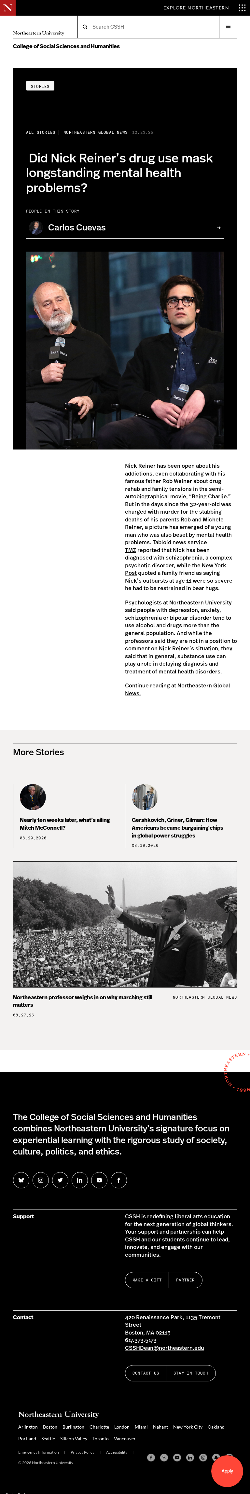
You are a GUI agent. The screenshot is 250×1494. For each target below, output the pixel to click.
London (122, 1427)
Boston (50, 1427)
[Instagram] (203, 1457)
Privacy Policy (82, 1452)
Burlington (73, 1427)
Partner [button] (185, 1280)
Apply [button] (227, 1471)
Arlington (28, 1427)
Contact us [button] (145, 1373)
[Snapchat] (216, 1457)
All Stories (40, 132)
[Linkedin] (190, 1457)
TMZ (130, 550)
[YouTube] (177, 1457)
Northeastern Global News (95, 132)
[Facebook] (151, 1457)
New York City (187, 1427)
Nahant (160, 1427)
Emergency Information (38, 1452)
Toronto (100, 1438)
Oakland (216, 1427)
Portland (27, 1438)
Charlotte (99, 1427)
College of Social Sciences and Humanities (66, 46)
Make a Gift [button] (147, 1280)
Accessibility (116, 1452)
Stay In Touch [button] (191, 1373)
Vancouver (125, 1438)
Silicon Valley (73, 1438)
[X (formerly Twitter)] (164, 1457)
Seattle (48, 1438)
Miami (141, 1427)
